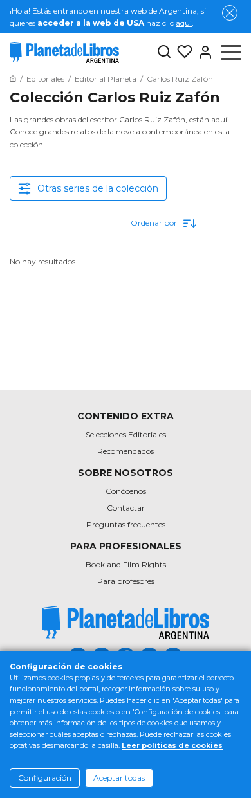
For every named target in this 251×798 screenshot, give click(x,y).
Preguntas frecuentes (125, 524)
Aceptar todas (119, 778)
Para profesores (125, 581)
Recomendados (125, 451)
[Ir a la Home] (13, 79)
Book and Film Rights (126, 564)
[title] (125, 622)
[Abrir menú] (231, 52)
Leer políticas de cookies (172, 745)
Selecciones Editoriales (126, 434)
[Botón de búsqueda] (164, 52)
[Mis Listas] (182, 52)
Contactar (126, 507)
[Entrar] (202, 52)
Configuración (44, 778)
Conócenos (126, 491)
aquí (184, 23)
